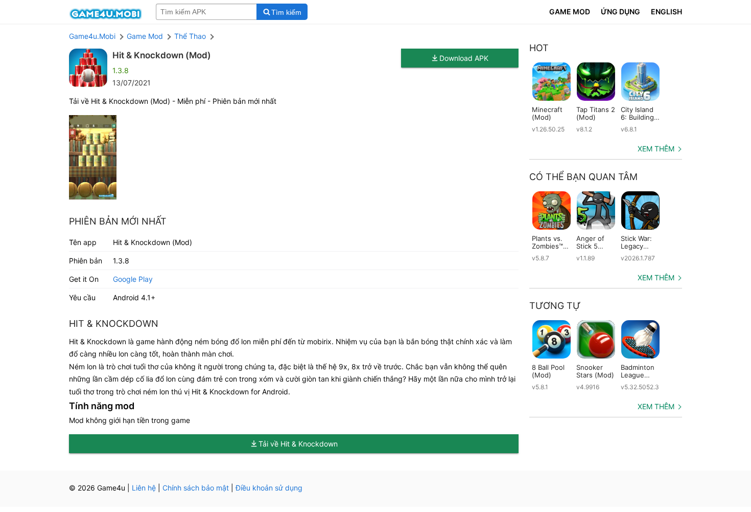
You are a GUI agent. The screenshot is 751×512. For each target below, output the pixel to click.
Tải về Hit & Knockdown (298, 443)
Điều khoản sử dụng (269, 487)
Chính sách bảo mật (195, 487)
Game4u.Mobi (92, 36)
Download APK (463, 58)
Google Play (133, 279)
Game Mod (145, 36)
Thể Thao (190, 36)
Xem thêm (656, 148)
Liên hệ (144, 487)
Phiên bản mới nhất (118, 221)
